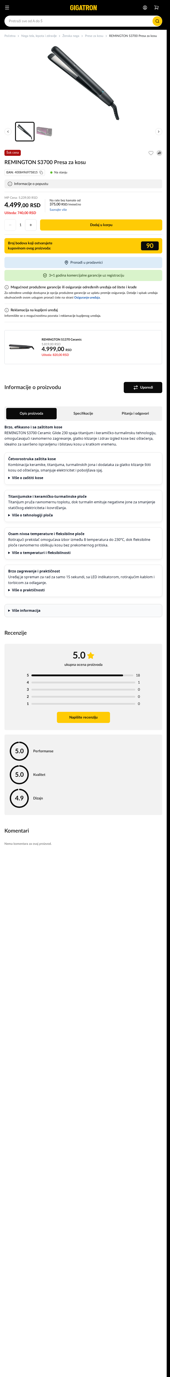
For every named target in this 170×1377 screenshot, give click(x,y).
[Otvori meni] (7, 7)
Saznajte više (58, 209)
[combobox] (83, 21)
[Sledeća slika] (158, 131)
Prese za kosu (94, 36)
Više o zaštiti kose (27, 477)
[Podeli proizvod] (159, 153)
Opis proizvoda (31, 413)
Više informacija (26, 610)
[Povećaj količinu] (31, 225)
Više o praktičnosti (28, 590)
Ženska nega (70, 36)
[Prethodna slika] (8, 131)
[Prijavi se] (145, 8)
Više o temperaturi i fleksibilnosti (41, 552)
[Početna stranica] (83, 7)
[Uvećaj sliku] (83, 81)
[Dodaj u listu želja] (151, 153)
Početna (9, 36)
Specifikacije (83, 413)
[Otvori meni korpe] (156, 7)
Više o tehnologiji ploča (32, 515)
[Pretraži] (157, 21)
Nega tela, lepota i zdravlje (39, 36)
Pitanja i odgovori (135, 413)
